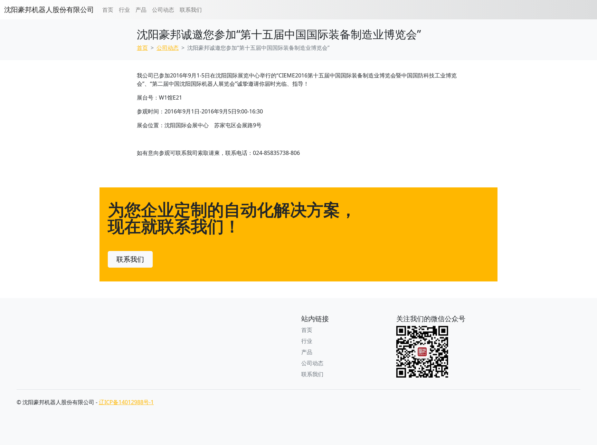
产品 (140, 9)
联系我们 (191, 9)
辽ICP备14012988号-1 (126, 402)
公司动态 (163, 9)
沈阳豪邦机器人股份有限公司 (49, 9)
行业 (124, 9)
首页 (107, 9)
